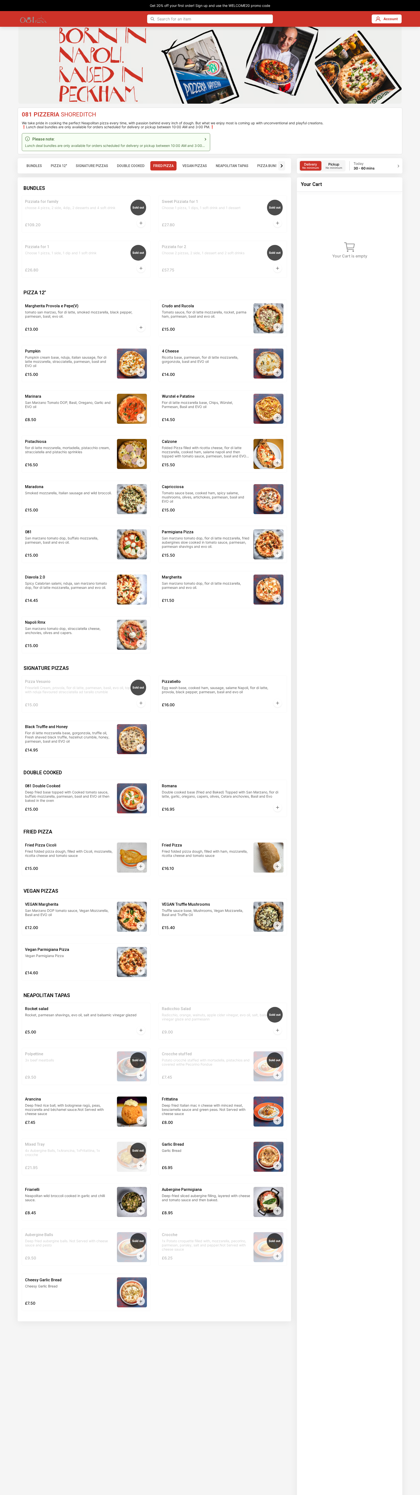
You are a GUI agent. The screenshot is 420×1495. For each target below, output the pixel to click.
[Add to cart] (141, 223)
